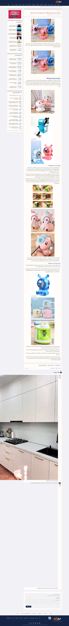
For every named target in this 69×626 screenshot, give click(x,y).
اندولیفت (17, 613)
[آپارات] (39, 623)
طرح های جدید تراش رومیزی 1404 (53, 78)
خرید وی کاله (45, 613)
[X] (56, 368)
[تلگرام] (35, 623)
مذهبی (23, 4)
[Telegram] (53, 368)
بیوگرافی (29, 4)
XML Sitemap (9, 618)
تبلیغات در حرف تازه (31, 618)
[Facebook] (54, 368)
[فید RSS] (29, 623)
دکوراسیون (16, 4)
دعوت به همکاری (26, 618)
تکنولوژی (38, 4)
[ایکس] (37, 623)
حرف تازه (58, 4)
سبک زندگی (41, 4)
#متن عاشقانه (47, 6)
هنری (26, 4)
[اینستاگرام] (33, 623)
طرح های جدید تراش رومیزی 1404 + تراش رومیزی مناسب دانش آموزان (45, 13)
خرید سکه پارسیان (34, 613)
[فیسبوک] (31, 623)
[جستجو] (8, 5)
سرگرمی (20, 4)
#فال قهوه (41, 6)
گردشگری (45, 4)
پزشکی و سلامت (33, 4)
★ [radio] (28, 368)
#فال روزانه (44, 6)
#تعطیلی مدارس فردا (52, 6)
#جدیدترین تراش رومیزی (51, 365)
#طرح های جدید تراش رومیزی (42, 365)
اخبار (55, 4)
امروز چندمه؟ (17, 618)
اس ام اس (52, 4)
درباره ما (37, 618)
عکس (48, 4)
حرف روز (13, 618)
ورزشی (13, 4)
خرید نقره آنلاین (40, 613)
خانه (60, 10)
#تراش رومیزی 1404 (57, 365)
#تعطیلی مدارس (57, 6)
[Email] (51, 368)
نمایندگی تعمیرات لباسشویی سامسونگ (25, 613)
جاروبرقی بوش (51, 613)
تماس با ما (21, 618)
